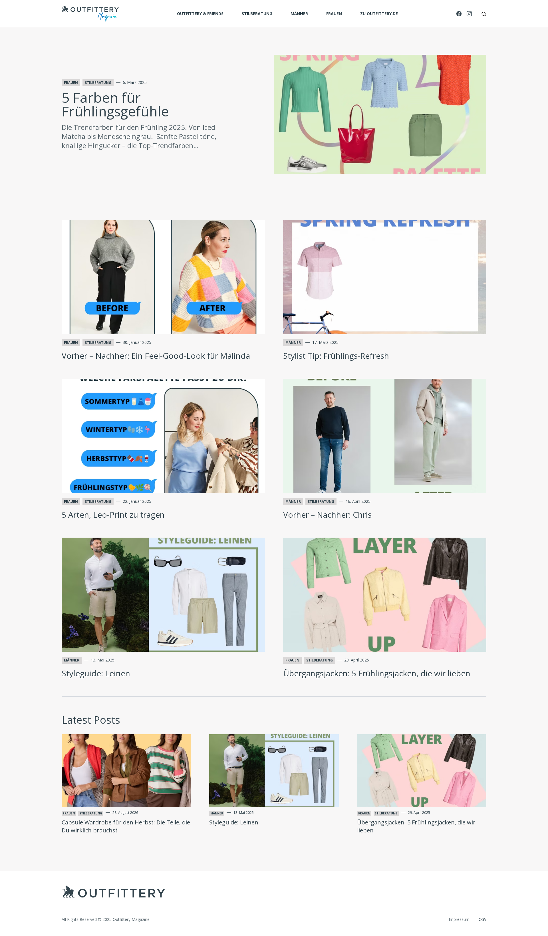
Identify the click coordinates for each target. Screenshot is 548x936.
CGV (482, 919)
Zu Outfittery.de (379, 13)
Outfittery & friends (200, 13)
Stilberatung (257, 13)
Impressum (459, 919)
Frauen (334, 13)
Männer (299, 13)
